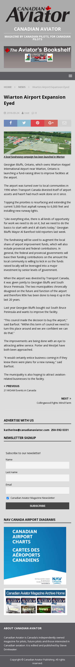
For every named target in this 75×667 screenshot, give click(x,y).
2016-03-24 (13, 113)
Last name (12, 472)
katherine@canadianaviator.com (27, 430)
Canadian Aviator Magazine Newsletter (32, 498)
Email (9, 484)
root (26, 113)
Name (9, 459)
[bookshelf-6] (37, 65)
